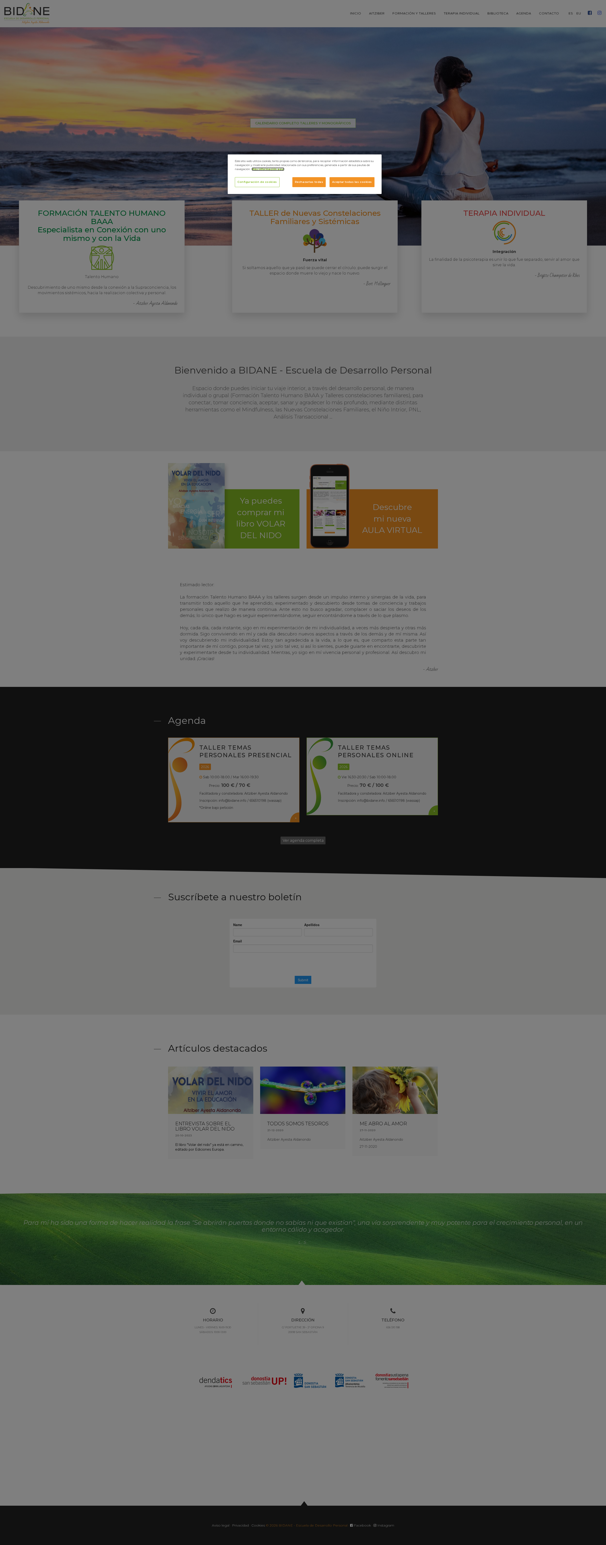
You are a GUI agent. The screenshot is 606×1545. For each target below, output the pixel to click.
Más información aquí (268, 169)
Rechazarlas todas (309, 182)
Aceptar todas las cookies (352, 182)
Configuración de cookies (257, 182)
